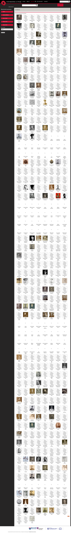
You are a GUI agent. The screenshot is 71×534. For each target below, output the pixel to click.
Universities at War (13, 2)
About (28, 1)
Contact (46, 1)
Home (24, 1)
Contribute (60, 4)
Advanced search (11, 6)
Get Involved (40, 1)
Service (4, 11)
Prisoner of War (5, 21)
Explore (32, 1)
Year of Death (3, 27)
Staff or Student (5, 18)
